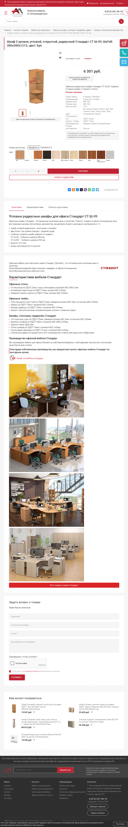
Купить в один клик (64, 177)
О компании (9, 789)
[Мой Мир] (77, 189)
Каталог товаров (21, 30)
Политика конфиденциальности (72, 792)
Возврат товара (65, 795)
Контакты (8, 798)
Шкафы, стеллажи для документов (108, 30)
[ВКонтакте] (69, 189)
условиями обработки (32, 671)
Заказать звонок (98, 806)
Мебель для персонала (40, 30)
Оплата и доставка (58, 207)
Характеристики (35, 207)
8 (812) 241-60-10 (114, 11)
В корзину (83, 171)
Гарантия (63, 789)
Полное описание (74, 92)
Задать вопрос (98, 813)
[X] (81, 189)
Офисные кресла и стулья (42, 795)
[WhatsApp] (89, 189)
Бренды (7, 795)
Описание (17, 207)
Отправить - (17, 677)
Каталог (7, 792)
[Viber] (85, 189)
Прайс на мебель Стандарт (29, 358)
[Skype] (93, 189)
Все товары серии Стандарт (64, 585)
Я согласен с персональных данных (36, 671)
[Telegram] (97, 189)
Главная (7, 30)
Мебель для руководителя (42, 789)
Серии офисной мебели (41, 792)
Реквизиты (63, 798)
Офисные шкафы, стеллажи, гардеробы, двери (72, 30)
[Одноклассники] (73, 189)
